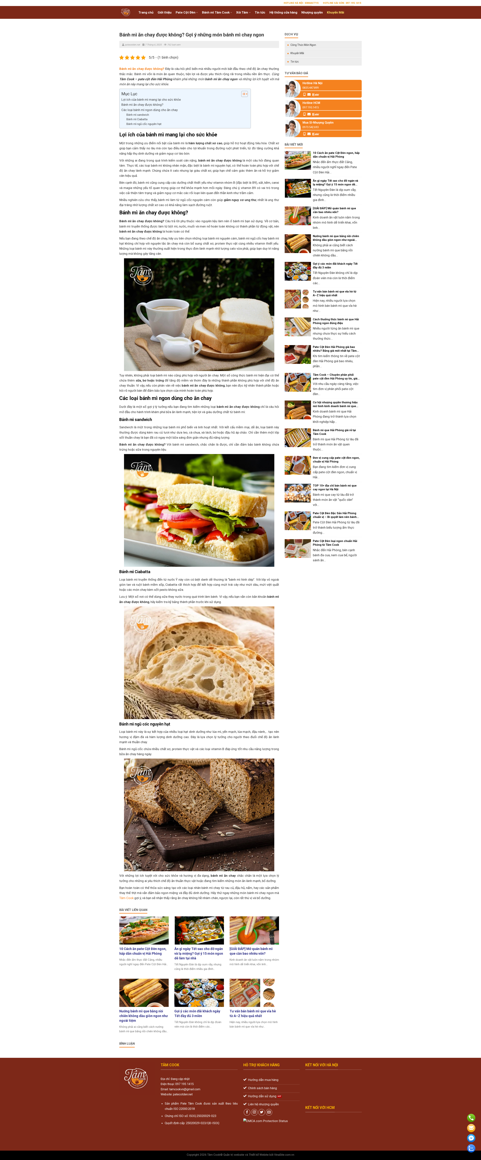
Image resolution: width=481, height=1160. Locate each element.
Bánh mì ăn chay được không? (142, 105)
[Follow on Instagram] (254, 1112)
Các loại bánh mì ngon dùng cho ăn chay (149, 110)
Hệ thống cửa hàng (283, 12)
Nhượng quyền (312, 12)
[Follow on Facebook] (247, 1112)
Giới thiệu (165, 12)
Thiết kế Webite (259, 1154)
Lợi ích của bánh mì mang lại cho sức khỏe (151, 99)
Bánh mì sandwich (137, 114)
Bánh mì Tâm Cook (216, 12)
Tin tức (260, 12)
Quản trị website (233, 1154)
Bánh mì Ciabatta (136, 119)
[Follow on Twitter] (261, 1112)
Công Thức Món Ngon (303, 44)
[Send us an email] (269, 1112)
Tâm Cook (126, 898)
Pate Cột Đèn (185, 12)
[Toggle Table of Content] (242, 94)
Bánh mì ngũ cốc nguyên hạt (143, 124)
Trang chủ (146, 12)
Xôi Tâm (242, 12)
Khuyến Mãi (335, 12)
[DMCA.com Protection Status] (265, 1121)
